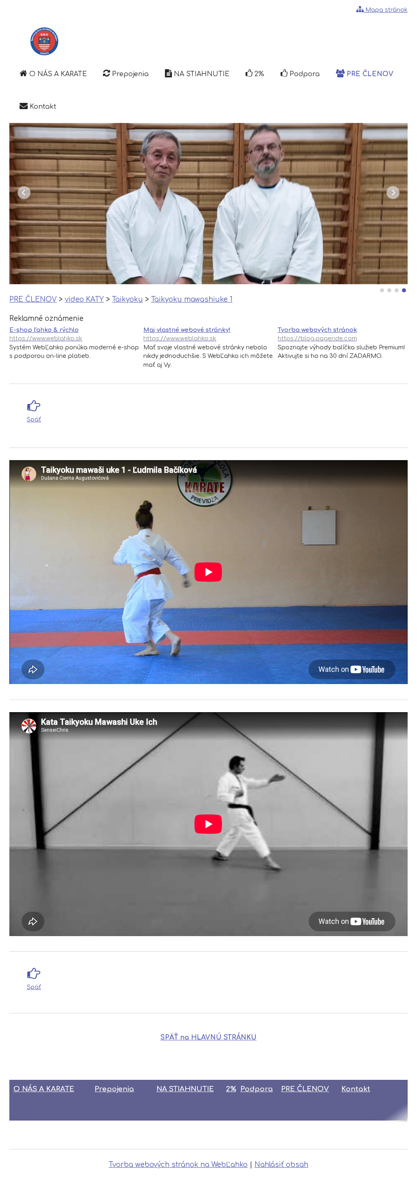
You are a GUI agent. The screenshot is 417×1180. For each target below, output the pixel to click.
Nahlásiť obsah (281, 1165)
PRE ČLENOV (305, 1089)
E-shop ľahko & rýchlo (45, 334)
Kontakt (355, 1089)
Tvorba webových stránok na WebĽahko (178, 1165)
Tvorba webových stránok (317, 334)
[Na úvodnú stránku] (43, 41)
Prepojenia (114, 1089)
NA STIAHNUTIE (185, 1089)
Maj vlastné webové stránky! (186, 334)
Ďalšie (392, 192)
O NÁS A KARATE (43, 1089)
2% (231, 1089)
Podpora (256, 1089)
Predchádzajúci (24, 192)
